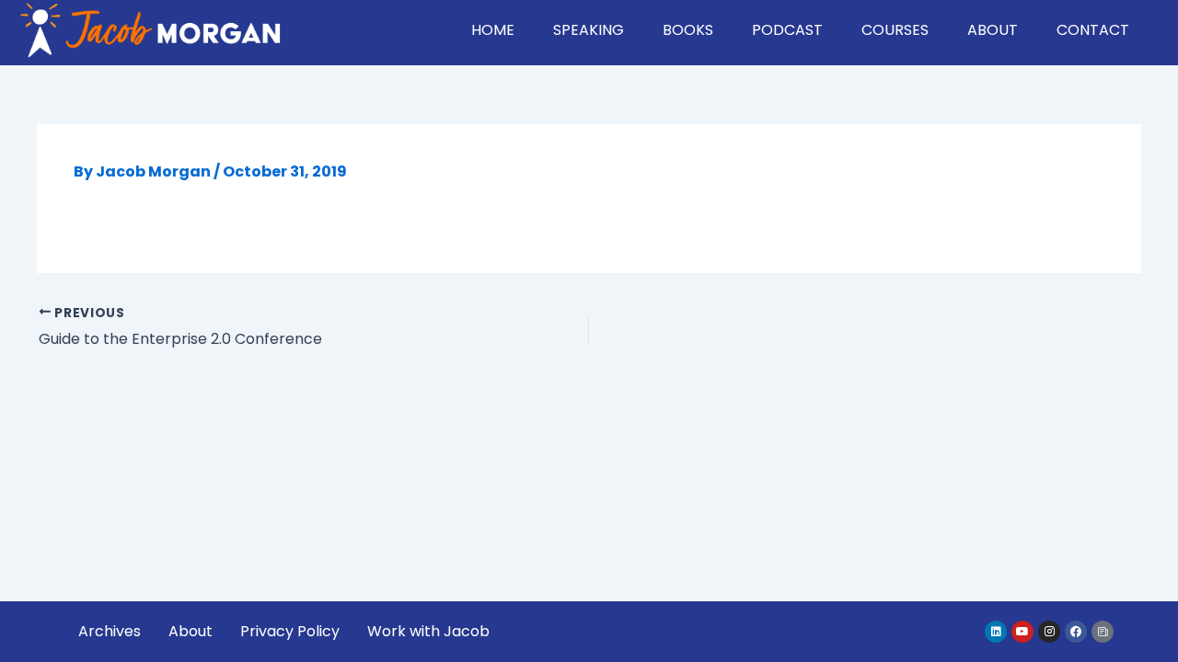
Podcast (787, 29)
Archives (109, 631)
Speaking (588, 29)
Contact (1093, 29)
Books (688, 29)
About (992, 29)
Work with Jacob (428, 631)
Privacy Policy (290, 631)
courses (895, 29)
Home (492, 29)
